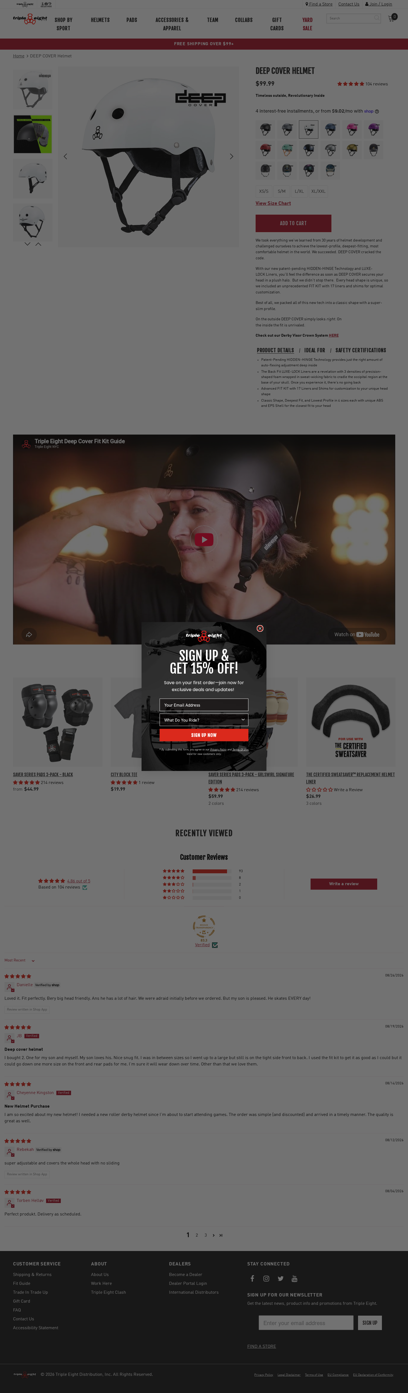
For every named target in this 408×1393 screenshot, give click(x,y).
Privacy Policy (218, 749)
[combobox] (202, 720)
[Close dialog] (260, 628)
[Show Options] (243, 720)
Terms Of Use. (240, 749)
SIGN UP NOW (204, 735)
